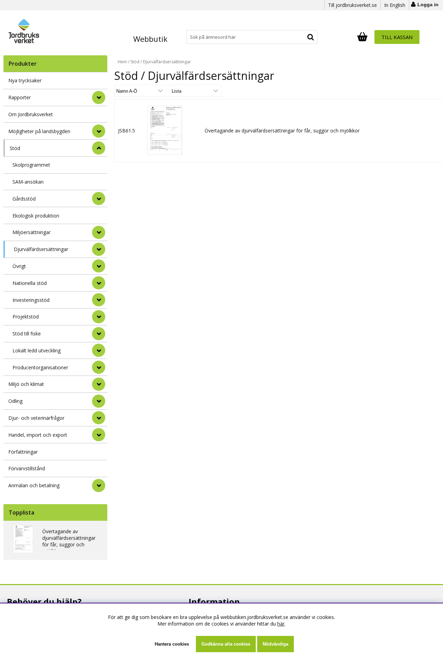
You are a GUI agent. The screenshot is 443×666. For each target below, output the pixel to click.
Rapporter (19, 97)
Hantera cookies (172, 644)
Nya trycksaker (25, 80)
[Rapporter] (99, 97)
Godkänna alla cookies (225, 644)
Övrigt (19, 266)
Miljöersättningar (31, 232)
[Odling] (99, 401)
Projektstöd (25, 316)
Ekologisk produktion (35, 215)
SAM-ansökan (28, 181)
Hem (122, 62)
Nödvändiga (275, 644)
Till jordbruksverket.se (352, 5)
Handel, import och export (37, 435)
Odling (15, 401)
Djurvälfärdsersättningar (41, 249)
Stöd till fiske (26, 333)
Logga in (428, 4)
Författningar (23, 451)
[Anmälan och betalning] (99, 485)
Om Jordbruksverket (30, 114)
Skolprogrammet (31, 164)
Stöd (15, 148)
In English (394, 5)
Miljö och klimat (26, 384)
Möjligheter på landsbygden (39, 131)
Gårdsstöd (24, 198)
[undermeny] (99, 198)
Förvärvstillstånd (26, 468)
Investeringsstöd (30, 300)
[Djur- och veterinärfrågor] (99, 418)
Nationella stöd (29, 283)
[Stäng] (99, 148)
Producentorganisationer (40, 367)
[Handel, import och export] (99, 435)
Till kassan (397, 37)
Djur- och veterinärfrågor (36, 418)
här (280, 623)
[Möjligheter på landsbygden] (99, 131)
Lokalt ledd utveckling (36, 350)
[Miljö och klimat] (99, 384)
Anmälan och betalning (34, 485)
